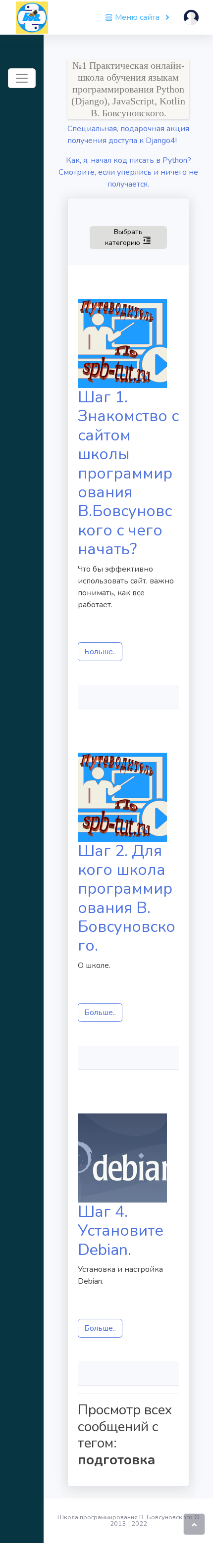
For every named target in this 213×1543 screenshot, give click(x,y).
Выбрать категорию (136, 237)
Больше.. (100, 651)
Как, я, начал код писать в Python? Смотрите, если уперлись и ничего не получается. (128, 172)
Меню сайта (137, 17)
